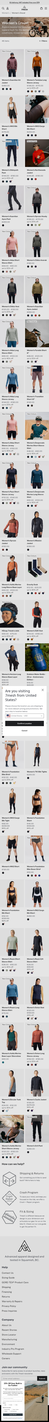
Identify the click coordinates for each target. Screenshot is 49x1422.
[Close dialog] (42, 690)
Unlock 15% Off (12, 1414)
